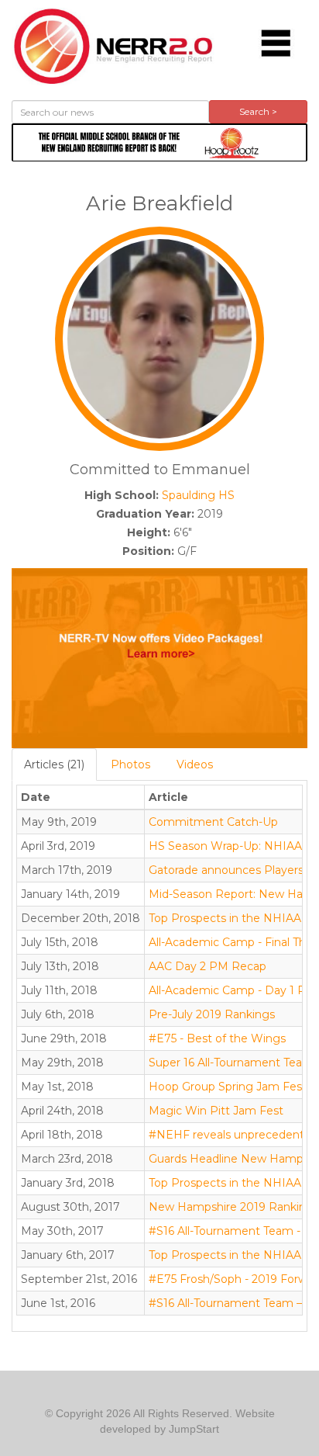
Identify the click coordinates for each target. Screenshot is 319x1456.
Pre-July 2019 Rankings (212, 1014)
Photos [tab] (130, 764)
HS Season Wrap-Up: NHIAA (225, 846)
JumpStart (194, 1429)
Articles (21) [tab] (54, 764)
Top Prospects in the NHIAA (225, 918)
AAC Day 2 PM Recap (207, 966)
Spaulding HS (198, 495)
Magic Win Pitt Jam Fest (216, 1111)
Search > (258, 111)
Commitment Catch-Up (213, 822)
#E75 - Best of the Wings (217, 1038)
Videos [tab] (195, 764)
